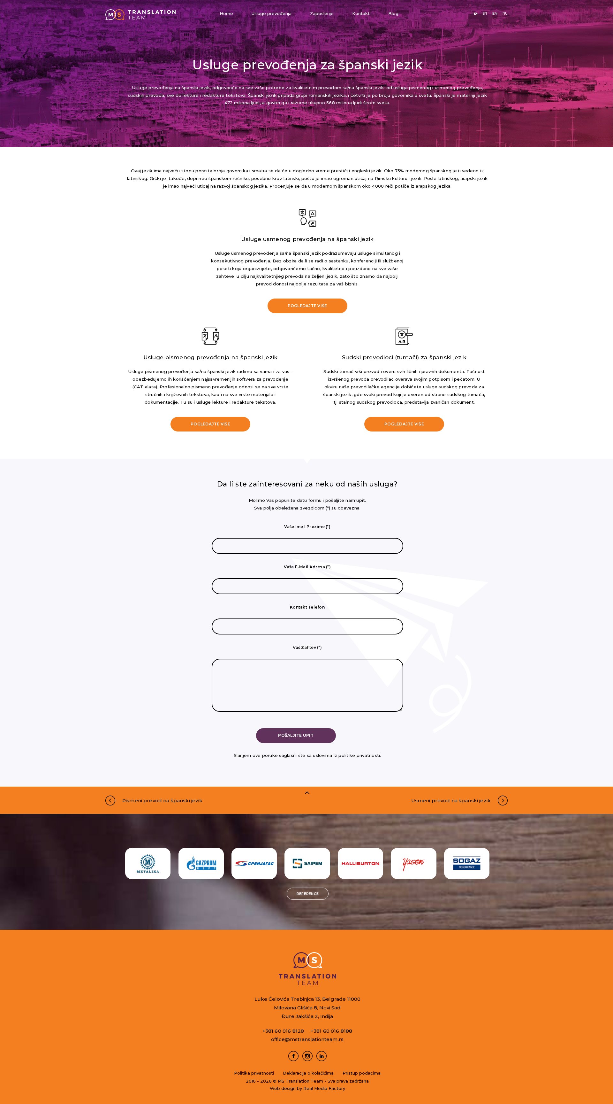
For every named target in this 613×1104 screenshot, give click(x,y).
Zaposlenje (322, 13)
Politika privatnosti (254, 1073)
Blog (393, 13)
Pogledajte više (307, 305)
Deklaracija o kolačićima (308, 1073)
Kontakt (361, 13)
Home (226, 13)
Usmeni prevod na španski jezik (451, 800)
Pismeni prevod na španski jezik (162, 800)
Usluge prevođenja (271, 13)
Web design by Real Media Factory (307, 1088)
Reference (308, 893)
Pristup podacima (362, 1073)
